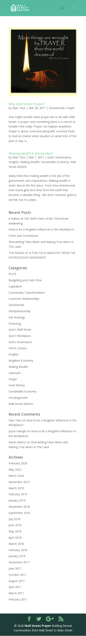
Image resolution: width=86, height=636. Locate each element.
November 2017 (19, 562)
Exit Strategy (17, 317)
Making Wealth (29, 162)
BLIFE (12, 274)
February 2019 (18, 494)
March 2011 (16, 593)
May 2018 (15, 531)
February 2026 (18, 463)
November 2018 (19, 507)
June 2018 (15, 525)
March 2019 (16, 488)
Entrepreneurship (20, 311)
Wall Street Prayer (38, 626)
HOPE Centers (18, 348)
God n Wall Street (20, 329)
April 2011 (15, 587)
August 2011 (17, 581)
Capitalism (15, 286)
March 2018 (16, 544)
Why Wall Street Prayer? (27, 104)
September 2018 (19, 513)
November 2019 (19, 482)
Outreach (15, 373)
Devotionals (57, 108)
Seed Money (17, 385)
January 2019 (17, 500)
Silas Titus (18, 108)
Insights (14, 162)
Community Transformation (27, 293)
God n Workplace (20, 336)
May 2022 (15, 469)
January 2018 (17, 556)
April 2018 (15, 537)
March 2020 (16, 476)
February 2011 (18, 599)
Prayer (70, 108)
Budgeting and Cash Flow (25, 280)
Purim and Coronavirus (23, 235)
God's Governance (59, 157)
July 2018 (14, 519)
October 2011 (17, 575)
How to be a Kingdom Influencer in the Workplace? (41, 229)
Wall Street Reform (21, 404)
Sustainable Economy (55, 162)
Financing (15, 323)
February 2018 (18, 550)
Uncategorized (18, 398)
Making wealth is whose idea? (31, 153)
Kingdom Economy (21, 360)
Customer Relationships (24, 299)
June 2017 (15, 568)
